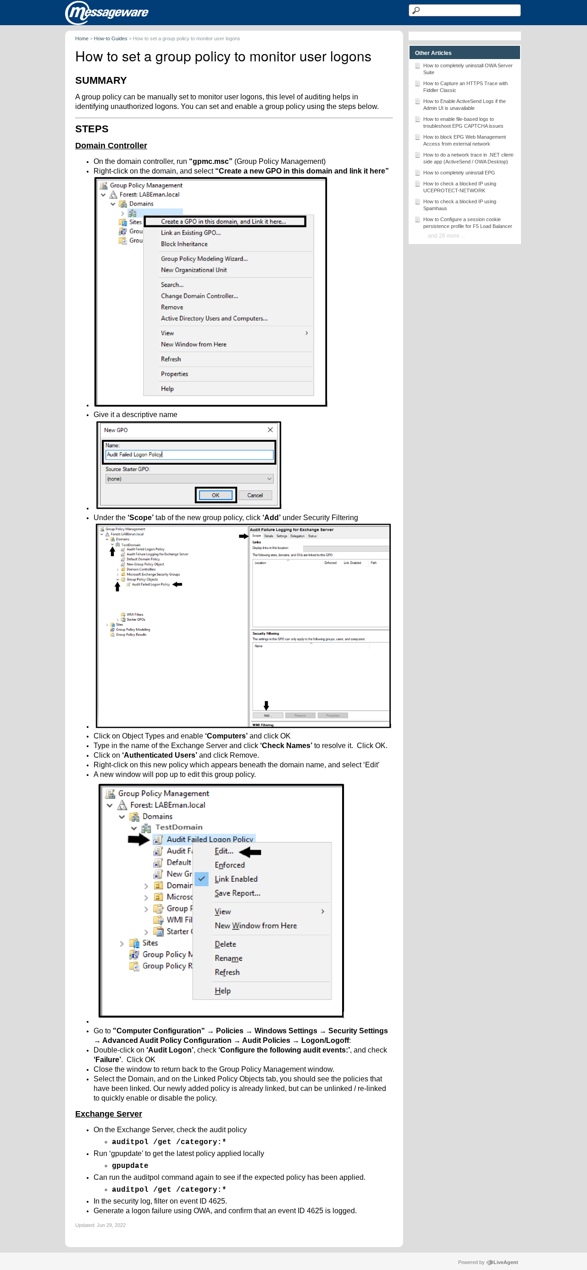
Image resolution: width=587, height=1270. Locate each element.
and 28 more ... (446, 236)
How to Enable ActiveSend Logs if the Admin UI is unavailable (464, 104)
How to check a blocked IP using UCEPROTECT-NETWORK (459, 187)
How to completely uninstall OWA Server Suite (468, 69)
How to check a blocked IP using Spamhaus (459, 205)
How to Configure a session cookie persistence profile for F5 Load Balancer (467, 223)
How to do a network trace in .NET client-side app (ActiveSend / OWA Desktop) (469, 158)
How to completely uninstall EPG (459, 172)
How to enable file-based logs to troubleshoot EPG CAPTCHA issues (463, 122)
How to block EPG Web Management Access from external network (464, 140)
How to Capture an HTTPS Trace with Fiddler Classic (465, 87)
